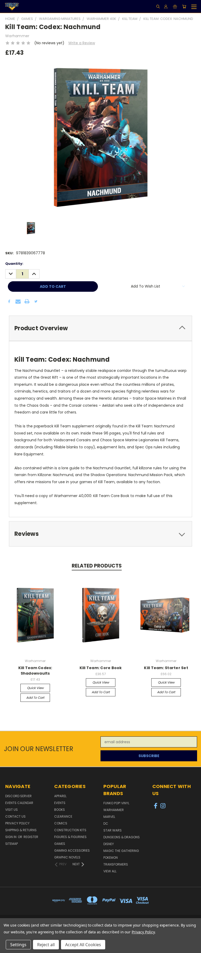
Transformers (115, 864)
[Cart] (184, 6)
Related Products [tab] (97, 565)
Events (59, 803)
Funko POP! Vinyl (116, 803)
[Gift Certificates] (175, 6)
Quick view (35, 688)
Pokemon (110, 857)
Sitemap (11, 843)
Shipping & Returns (21, 830)
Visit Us (11, 809)
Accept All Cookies (83, 945)
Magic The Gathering (121, 851)
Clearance (63, 816)
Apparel (60, 796)
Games (59, 843)
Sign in (11, 837)
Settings (18, 945)
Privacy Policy (17, 823)
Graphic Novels (67, 857)
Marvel (109, 816)
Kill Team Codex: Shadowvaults (35, 670)
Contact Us (15, 816)
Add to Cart (35, 697)
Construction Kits (70, 830)
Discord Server (18, 796)
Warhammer (113, 810)
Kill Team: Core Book (101, 667)
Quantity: (14, 263)
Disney (108, 844)
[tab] (100, 328)
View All (109, 871)
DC (105, 823)
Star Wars (112, 830)
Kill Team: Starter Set (166, 667)
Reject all (46, 945)
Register (31, 837)
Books (59, 809)
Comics (60, 823)
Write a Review (81, 43)
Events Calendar (19, 803)
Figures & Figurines (70, 837)
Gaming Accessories (72, 850)
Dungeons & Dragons (121, 837)
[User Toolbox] (166, 6)
